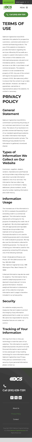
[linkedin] (20, 397)
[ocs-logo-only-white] (16, 377)
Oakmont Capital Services (18, 430)
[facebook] (12, 397)
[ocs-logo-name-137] (7, 6)
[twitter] (16, 397)
